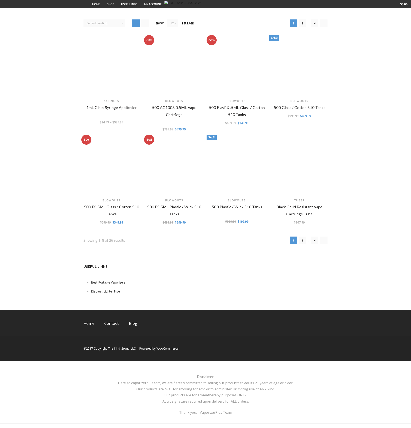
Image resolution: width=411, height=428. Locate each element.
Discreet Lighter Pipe (105, 291)
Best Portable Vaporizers (108, 282)
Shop (110, 4)
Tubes (299, 200)
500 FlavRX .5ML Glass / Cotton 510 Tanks (237, 111)
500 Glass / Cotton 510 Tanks (299, 107)
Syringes (111, 101)
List (145, 23)
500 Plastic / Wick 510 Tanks (237, 206)
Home (96, 4)
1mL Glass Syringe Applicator (111, 107)
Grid (136, 23)
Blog (133, 323)
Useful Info (129, 4)
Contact (111, 323)
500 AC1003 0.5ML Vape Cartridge (174, 111)
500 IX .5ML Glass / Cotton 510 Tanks (111, 210)
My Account (152, 4)
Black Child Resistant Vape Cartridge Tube (299, 210)
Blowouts (174, 101)
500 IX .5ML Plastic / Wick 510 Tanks (174, 210)
